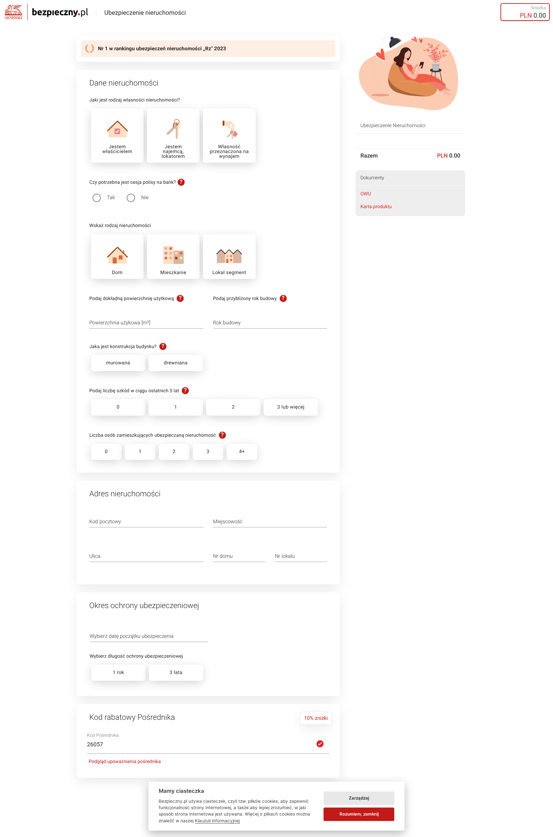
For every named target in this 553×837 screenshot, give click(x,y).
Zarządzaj (359, 797)
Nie (144, 197)
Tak (111, 197)
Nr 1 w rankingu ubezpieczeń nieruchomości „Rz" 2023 (162, 48)
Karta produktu (376, 206)
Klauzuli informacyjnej (217, 820)
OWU (365, 194)
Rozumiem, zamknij (359, 814)
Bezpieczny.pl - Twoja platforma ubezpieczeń (46, 12)
